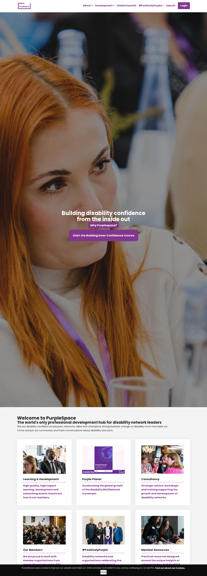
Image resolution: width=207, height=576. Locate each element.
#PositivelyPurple (150, 5)
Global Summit (126, 5)
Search (170, 5)
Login (183, 5)
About (87, 5)
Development (104, 5)
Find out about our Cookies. (170, 567)
